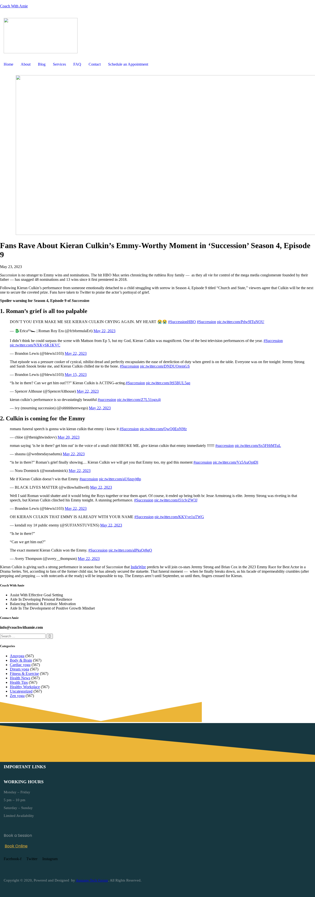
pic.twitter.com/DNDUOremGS (165, 366)
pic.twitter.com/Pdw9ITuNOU (240, 322)
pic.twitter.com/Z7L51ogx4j (139, 400)
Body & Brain (21, 660)
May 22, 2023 (104, 331)
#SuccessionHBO (182, 322)
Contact (95, 64)
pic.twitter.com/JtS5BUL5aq (168, 383)
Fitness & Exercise (24, 673)
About (26, 64)
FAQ (77, 64)
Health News (20, 678)
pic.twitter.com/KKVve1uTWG (179, 517)
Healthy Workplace (25, 687)
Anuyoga (17, 656)
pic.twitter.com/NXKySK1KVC (35, 345)
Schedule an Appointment (128, 64)
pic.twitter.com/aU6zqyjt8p (120, 479)
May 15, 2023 (76, 374)
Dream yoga (19, 669)
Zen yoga (17, 696)
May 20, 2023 (68, 437)
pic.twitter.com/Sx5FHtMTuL (258, 445)
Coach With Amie (14, 6)
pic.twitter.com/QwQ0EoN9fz (163, 429)
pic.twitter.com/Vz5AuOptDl (235, 462)
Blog (42, 64)
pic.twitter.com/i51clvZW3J (175, 500)
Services (59, 64)
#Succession (206, 322)
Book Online (16, 846)
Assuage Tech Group (92, 880)
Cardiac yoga (20, 665)
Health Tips (19, 682)
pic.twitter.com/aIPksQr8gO (130, 550)
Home (8, 64)
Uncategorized (21, 691)
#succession (107, 400)
